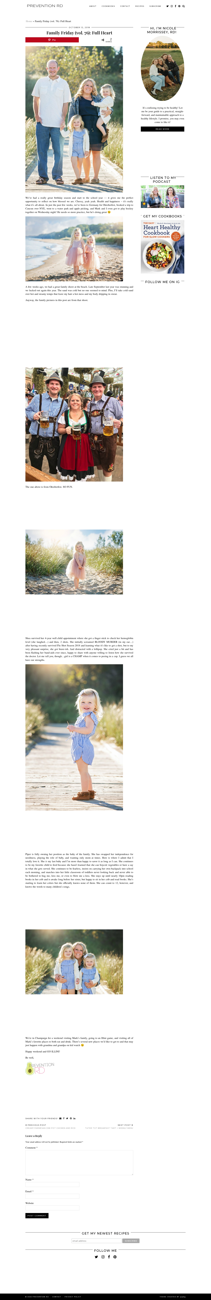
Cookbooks (108, 6)
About (92, 6)
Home (29, 21)
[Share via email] (60, 1118)
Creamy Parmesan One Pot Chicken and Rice (50, 1126)
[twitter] (167, 6)
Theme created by (173, 1297)
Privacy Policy (73, 1297)
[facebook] (176, 6)
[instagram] (172, 6)
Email (29, 1191)
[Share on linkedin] (74, 1118)
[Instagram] (151, 296)
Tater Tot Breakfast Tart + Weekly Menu (109, 1126)
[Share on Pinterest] (71, 1118)
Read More (163, 129)
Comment (31, 1147)
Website (29, 1203)
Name (29, 1179)
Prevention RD (45, 6)
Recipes (139, 6)
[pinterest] (179, 6)
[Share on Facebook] (63, 1118)
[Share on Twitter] (67, 1118)
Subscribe (155, 6)
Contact (125, 6)
